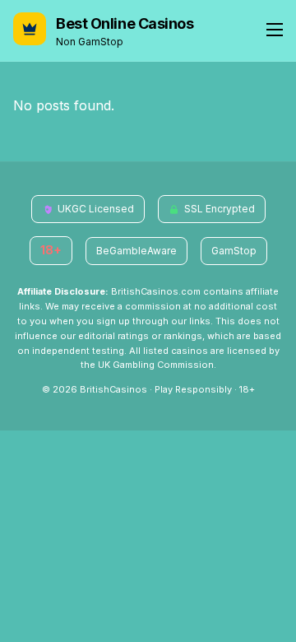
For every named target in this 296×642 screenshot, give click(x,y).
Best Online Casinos (124, 23)
